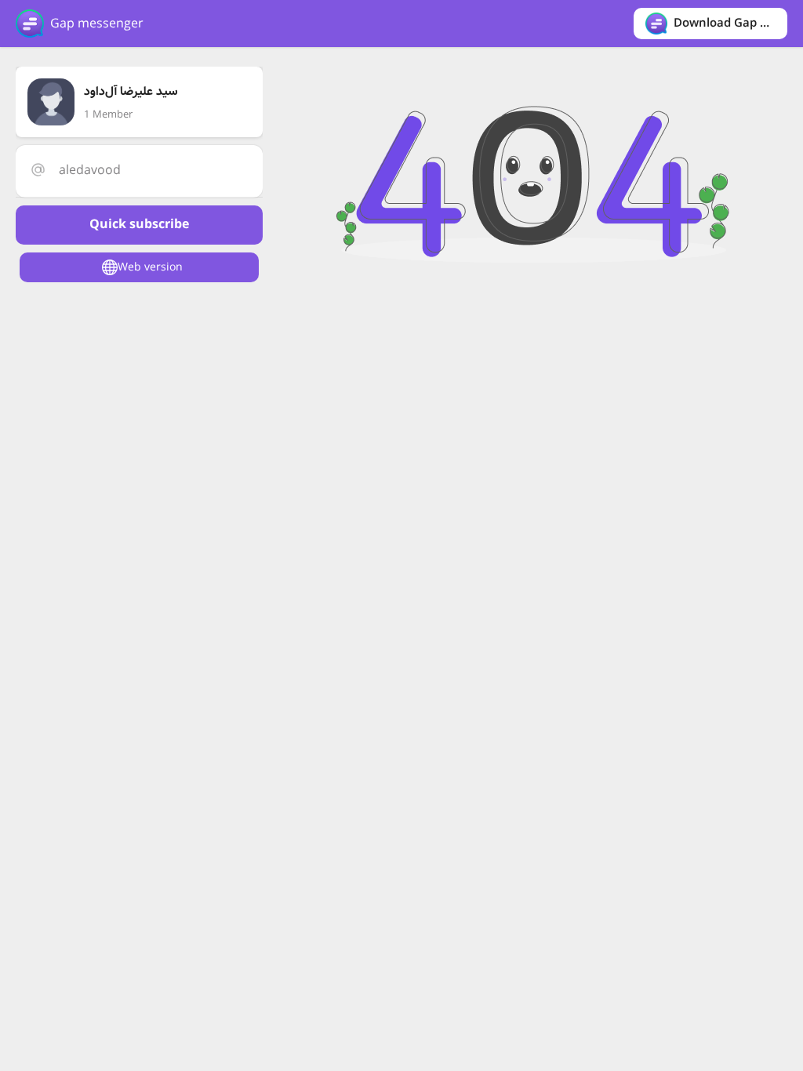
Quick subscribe (139, 224)
